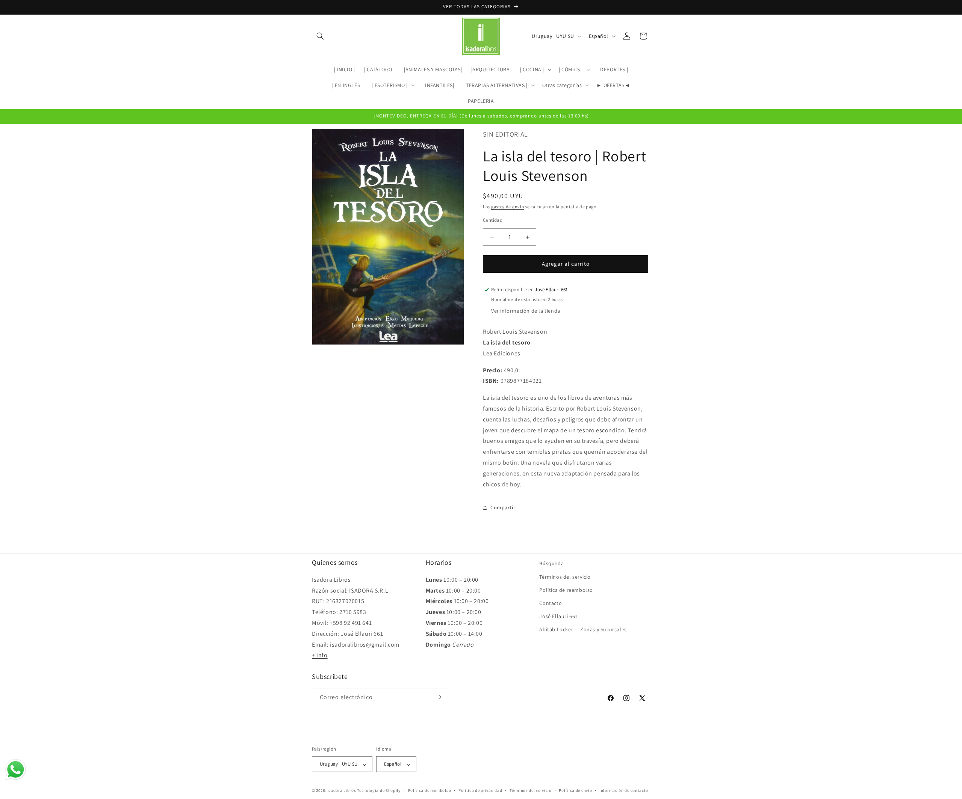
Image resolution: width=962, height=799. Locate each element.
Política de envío (575, 790)
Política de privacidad (480, 790)
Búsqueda (551, 563)
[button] (320, 36)
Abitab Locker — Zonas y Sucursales (582, 629)
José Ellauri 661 (558, 616)
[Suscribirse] (438, 697)
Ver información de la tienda (525, 310)
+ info (320, 655)
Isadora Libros (341, 790)
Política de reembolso (566, 589)
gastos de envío (507, 206)
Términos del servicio (565, 576)
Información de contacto (623, 790)
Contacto (550, 603)
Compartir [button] (502, 507)
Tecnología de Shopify (379, 790)
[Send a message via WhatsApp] (15, 769)
